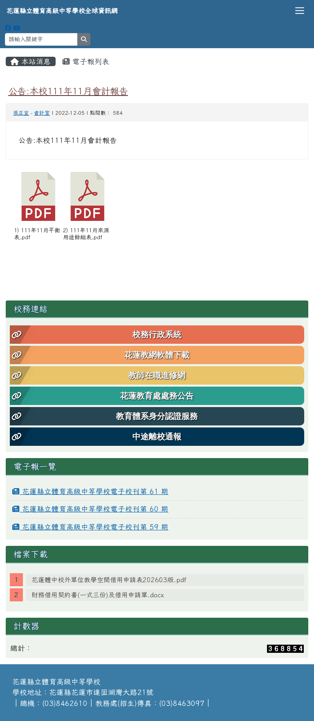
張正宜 (21, 113)
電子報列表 (89, 61)
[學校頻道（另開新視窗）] (16, 28)
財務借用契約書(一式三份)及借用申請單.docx (97, 595)
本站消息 (35, 61)
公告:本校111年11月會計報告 (68, 91)
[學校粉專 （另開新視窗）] (8, 28)
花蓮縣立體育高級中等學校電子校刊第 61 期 (94, 491)
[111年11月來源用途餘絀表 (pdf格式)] (87, 196)
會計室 (42, 113)
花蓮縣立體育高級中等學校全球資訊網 (62, 10)
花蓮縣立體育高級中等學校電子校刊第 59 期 (94, 526)
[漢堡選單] (299, 10)
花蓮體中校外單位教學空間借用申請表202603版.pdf (108, 579)
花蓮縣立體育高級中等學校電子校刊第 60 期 (94, 508)
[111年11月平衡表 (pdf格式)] (38, 196)
